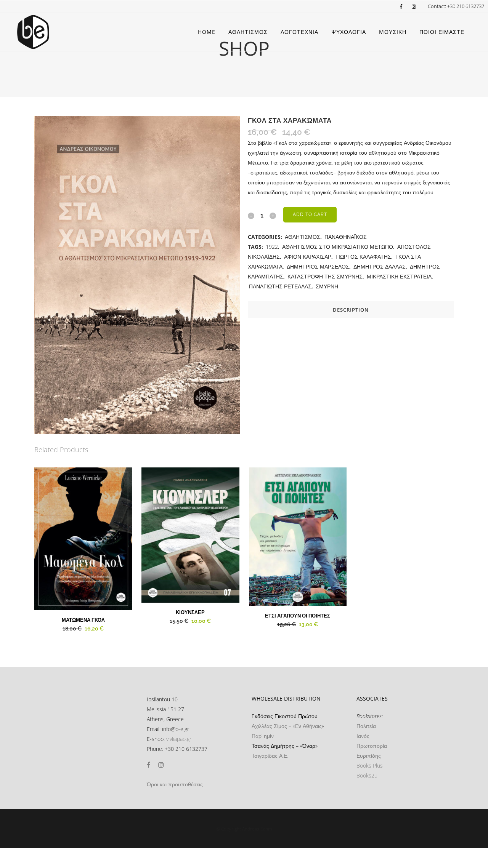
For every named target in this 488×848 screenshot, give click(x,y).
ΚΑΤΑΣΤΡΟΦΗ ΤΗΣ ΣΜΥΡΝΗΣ (325, 276)
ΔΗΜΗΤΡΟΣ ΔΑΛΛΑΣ (379, 266)
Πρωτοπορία (371, 745)
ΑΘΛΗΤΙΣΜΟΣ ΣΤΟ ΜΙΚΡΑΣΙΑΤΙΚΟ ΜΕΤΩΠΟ (337, 246)
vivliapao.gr (178, 738)
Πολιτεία (366, 726)
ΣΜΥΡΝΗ (327, 286)
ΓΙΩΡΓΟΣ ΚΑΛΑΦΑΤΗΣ (363, 256)
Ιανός (362, 735)
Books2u (366, 775)
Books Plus (369, 765)
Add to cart (310, 214)
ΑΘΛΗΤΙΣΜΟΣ (302, 236)
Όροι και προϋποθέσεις (175, 784)
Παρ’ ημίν (263, 735)
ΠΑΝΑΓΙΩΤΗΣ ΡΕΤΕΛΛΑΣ (280, 286)
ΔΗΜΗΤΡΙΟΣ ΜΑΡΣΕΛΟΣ (318, 266)
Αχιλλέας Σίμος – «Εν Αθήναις (287, 726)
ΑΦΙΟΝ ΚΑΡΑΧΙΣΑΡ (307, 256)
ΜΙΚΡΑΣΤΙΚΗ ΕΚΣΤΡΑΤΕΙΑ (399, 276)
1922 (272, 246)
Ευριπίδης (368, 755)
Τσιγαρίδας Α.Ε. (270, 755)
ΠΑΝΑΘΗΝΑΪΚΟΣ (345, 236)
